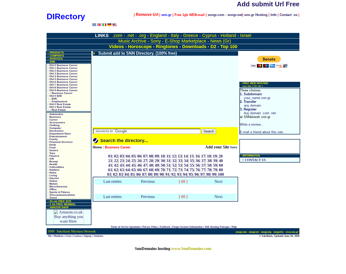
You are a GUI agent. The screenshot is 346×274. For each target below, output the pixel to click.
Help (234, 226)
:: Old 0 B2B (54, 95)
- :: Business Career (59, 93)
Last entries (112, 181)
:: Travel (51, 197)
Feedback (165, 226)
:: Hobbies (53, 169)
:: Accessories (55, 122)
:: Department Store (58, 133)
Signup (88, 235)
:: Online (51, 181)
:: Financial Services (59, 142)
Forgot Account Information (187, 226)
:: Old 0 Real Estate (58, 104)
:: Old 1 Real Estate (58, 107)
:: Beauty (52, 161)
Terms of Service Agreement (125, 226)
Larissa (77, 235)
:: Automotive (54, 114)
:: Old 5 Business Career (62, 79)
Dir (50, 235)
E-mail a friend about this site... (263, 132)
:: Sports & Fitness (58, 192)
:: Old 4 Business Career (62, 76)
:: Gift (50, 158)
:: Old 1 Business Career (62, 68)
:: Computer (53, 128)
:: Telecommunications (60, 194)
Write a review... (251, 124)
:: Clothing (53, 125)
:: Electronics (55, 130)
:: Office (51, 189)
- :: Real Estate (56, 109)
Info (274, 15)
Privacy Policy (150, 226)
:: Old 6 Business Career (62, 82)
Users (68, 235)
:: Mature (52, 183)
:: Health (51, 164)
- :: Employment (56, 101)
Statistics (98, 235)
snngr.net (234, 15)
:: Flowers (52, 155)
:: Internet (52, 178)
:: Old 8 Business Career (62, 87)
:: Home (51, 172)
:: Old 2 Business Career (62, 70)
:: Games (52, 150)
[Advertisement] (165, 91)
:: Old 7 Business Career (62, 84)
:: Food (50, 147)
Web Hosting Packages (217, 226)
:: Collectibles (55, 167)
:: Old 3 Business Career (62, 73)
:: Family (52, 139)
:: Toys (50, 153)
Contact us (288, 15)
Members (59, 235)
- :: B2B (51, 98)
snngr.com (216, 15)
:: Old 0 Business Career (62, 65)
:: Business (53, 116)
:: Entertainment (56, 136)
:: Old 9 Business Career (62, 90)
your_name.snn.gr (255, 96)
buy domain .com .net (258, 111)
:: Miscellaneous (56, 186)
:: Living (51, 175)
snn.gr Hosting (255, 15)
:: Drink (51, 144)
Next (218, 181)
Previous (148, 181)
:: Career (52, 119)
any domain (250, 103)
